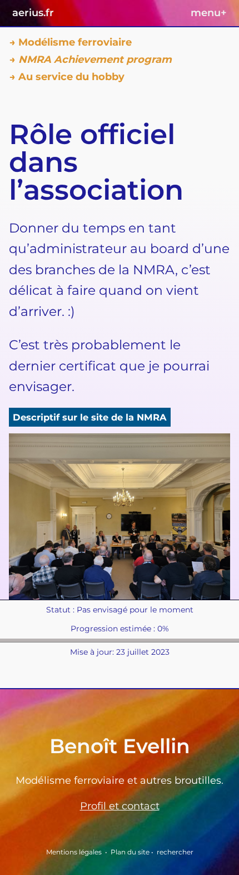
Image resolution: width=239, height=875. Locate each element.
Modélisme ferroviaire (75, 42)
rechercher (175, 852)
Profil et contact (120, 806)
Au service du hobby (71, 77)
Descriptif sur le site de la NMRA (90, 417)
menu (209, 13)
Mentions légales (74, 852)
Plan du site (130, 852)
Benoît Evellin (119, 746)
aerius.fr (33, 13)
